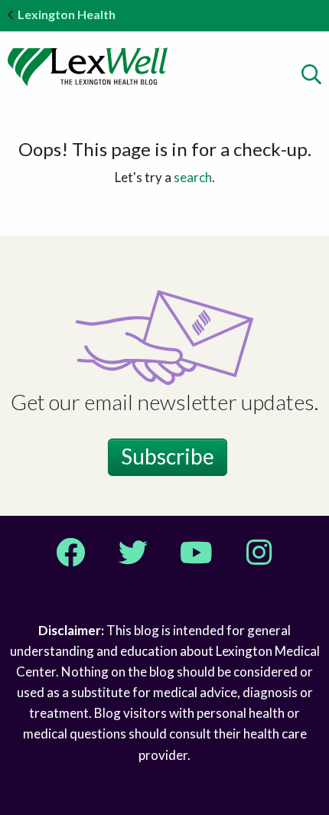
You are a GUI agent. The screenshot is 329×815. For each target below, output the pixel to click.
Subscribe (167, 456)
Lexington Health (67, 14)
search (193, 177)
